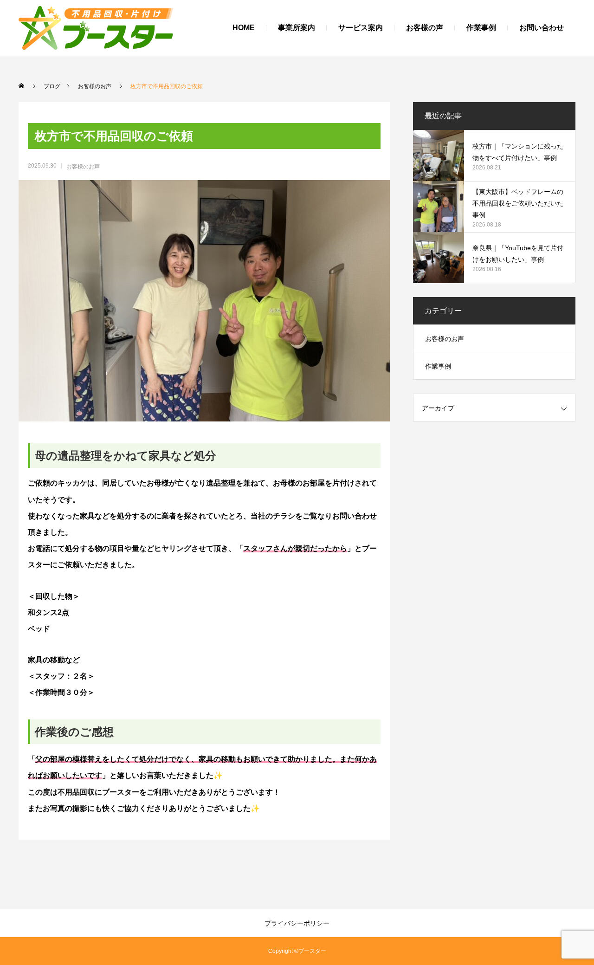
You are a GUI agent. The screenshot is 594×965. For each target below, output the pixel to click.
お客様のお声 (83, 166)
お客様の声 (424, 28)
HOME (243, 28)
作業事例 (481, 28)
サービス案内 (360, 28)
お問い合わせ (541, 28)
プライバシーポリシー (297, 923)
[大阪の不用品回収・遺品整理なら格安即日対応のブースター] (96, 28)
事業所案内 (296, 28)
